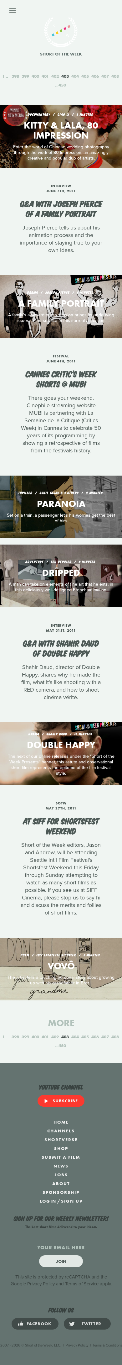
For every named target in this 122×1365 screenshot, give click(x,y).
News (61, 1166)
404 (75, 76)
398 (15, 76)
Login (48, 1201)
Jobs (61, 1175)
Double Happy (61, 745)
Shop (61, 1148)
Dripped (61, 573)
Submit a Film (61, 1157)
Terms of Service (82, 1284)
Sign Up (72, 1201)
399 (25, 76)
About (61, 1183)
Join (61, 1261)
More (61, 1023)
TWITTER (91, 1323)
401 (45, 76)
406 (95, 76)
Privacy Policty (77, 1345)
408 (115, 76)
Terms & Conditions (107, 1345)
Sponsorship (61, 1192)
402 (55, 76)
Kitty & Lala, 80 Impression (61, 130)
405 (85, 76)
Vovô (61, 966)
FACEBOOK (39, 1323)
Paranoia (61, 504)
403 (65, 76)
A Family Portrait (61, 303)
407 (105, 76)
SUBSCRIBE (65, 1101)
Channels (61, 1131)
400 (35, 76)
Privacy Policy (41, 1284)
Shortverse (61, 1139)
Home (61, 1122)
